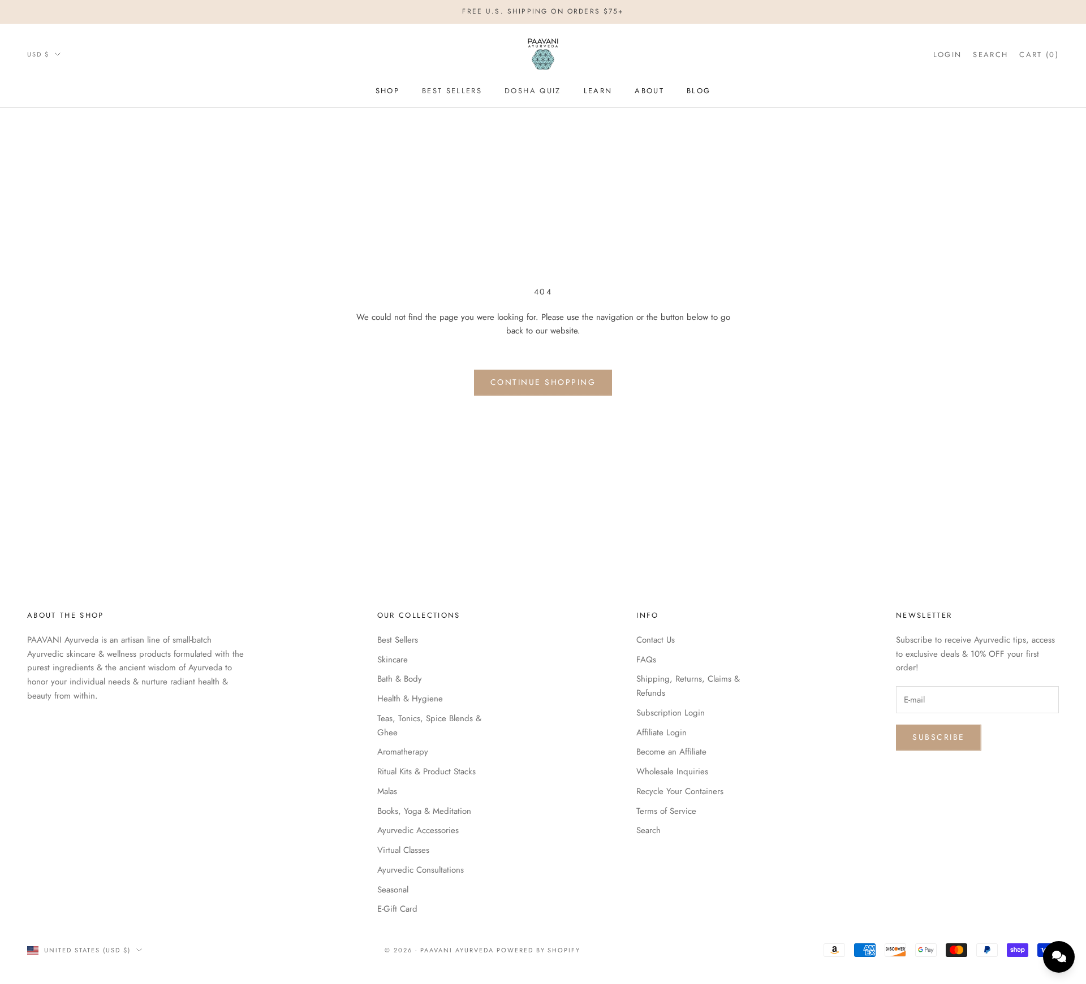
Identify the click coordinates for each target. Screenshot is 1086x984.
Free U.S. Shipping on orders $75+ (542, 11)
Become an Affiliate (671, 751)
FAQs (646, 659)
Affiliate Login (661, 732)
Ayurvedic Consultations (420, 870)
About (649, 90)
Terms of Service (666, 811)
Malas (387, 791)
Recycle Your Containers (679, 791)
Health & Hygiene (410, 698)
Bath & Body (399, 679)
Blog (698, 90)
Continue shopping (543, 382)
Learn (598, 90)
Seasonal (392, 889)
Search (648, 830)
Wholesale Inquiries (672, 771)
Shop (387, 90)
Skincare (392, 659)
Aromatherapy (402, 751)
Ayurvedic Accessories (418, 830)
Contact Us (655, 640)
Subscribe (938, 737)
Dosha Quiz (533, 90)
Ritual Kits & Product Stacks (426, 771)
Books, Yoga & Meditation (424, 811)
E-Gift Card (397, 909)
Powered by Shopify (539, 950)
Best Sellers (452, 90)
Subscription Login (670, 712)
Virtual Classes (403, 850)
